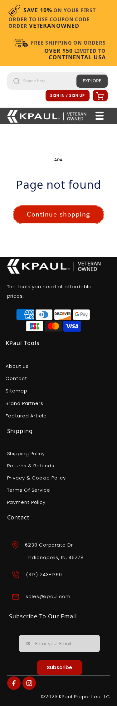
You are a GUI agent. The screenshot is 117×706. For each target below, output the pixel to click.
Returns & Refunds (30, 465)
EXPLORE (92, 81)
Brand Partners (24, 403)
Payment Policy (26, 502)
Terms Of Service (28, 490)
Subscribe (59, 667)
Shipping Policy (26, 453)
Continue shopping (58, 214)
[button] (99, 96)
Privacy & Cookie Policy (36, 478)
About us (17, 366)
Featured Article (26, 415)
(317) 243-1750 (44, 574)
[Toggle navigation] (99, 116)
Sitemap (16, 390)
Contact (16, 378)
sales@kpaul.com (48, 596)
